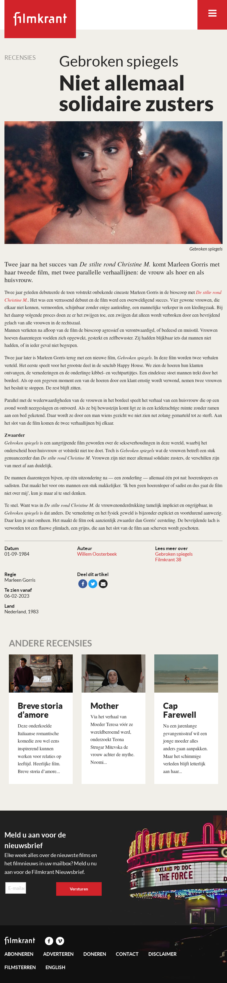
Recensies (20, 57)
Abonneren (18, 954)
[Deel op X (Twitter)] (92, 583)
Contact (127, 954)
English (55, 967)
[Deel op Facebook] (82, 583)
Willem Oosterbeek (97, 554)
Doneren (94, 954)
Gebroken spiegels (174, 554)
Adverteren (58, 954)
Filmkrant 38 (168, 559)
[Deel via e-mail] (103, 583)
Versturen (79, 889)
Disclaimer (162, 954)
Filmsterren (20, 967)
